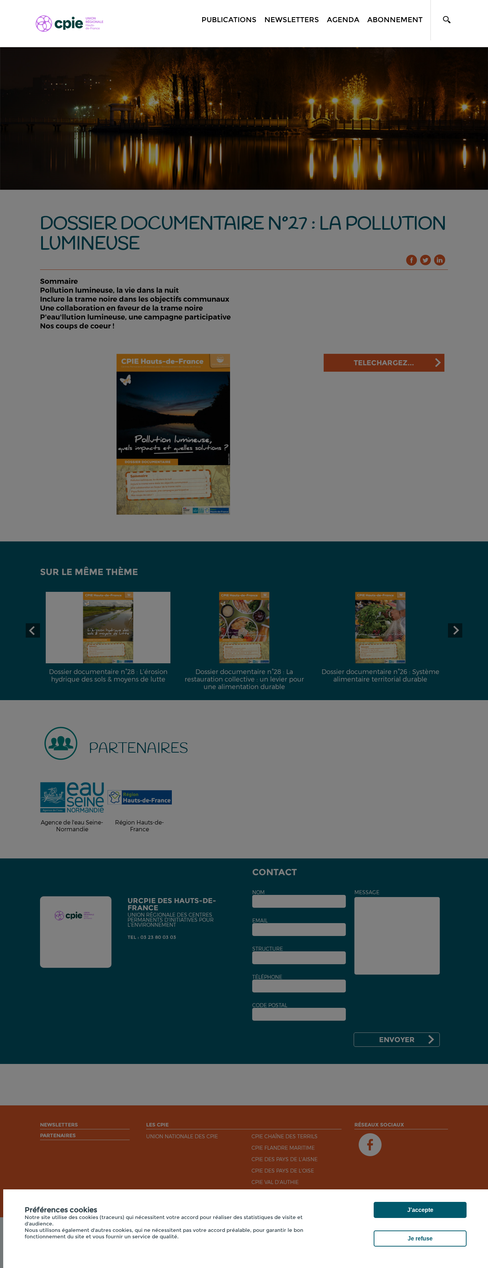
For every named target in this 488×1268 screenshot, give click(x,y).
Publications (229, 19)
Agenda (343, 19)
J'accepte (420, 1210)
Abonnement (395, 19)
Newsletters (291, 19)
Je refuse (420, 1238)
